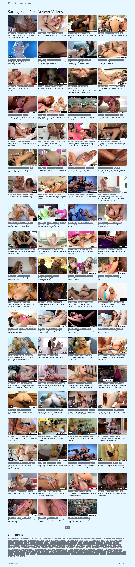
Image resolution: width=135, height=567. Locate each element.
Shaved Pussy (121, 552)
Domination (20, 545)
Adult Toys (17, 538)
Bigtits (59, 540)
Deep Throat (91, 543)
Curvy (80, 543)
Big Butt (18, 540)
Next (67, 528)
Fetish (79, 545)
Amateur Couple (43, 538)
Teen (90, 554)
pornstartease (81, 168)
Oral (59, 549)
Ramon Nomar (73, 302)
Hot (42, 547)
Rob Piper (79, 60)
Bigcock (53, 540)
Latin (77, 547)
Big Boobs (120, 538)
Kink (67, 547)
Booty (86, 540)
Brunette (97, 540)
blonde (26, 86)
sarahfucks (90, 222)
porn (18, 491)
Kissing (73, 547)
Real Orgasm (44, 552)
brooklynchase (32, 328)
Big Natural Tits (39, 540)
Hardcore (23, 547)
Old (55, 549)
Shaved (114, 552)
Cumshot (74, 543)
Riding (75, 552)
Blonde (69, 540)
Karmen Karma (13, 463)
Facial (55, 545)
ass (60, 302)
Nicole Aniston (103, 60)
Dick (105, 543)
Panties (81, 549)
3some (10, 538)
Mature (20, 549)
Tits (116, 554)
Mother (42, 549)
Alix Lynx (49, 33)
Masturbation (12, 549)
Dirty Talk (116, 543)
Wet (124, 554)
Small (15, 554)
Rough (94, 552)
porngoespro (30, 249)
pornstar (55, 302)
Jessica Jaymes (73, 141)
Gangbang (111, 545)
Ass (72, 538)
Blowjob (75, 540)
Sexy (108, 552)
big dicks (49, 383)
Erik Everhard (22, 463)
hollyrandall (12, 302)
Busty (103, 540)
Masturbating (117, 547)
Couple (41, 543)
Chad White (42, 194)
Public (10, 552)
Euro (44, 545)
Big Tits (47, 540)
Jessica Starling (111, 194)
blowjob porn (30, 33)
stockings (79, 33)
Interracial (55, 547)
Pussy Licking (31, 552)
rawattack (29, 194)
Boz (10, 168)
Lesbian (89, 547)
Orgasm (64, 549)
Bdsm (95, 538)
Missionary (31, 549)
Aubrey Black (72, 88)
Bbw (91, 538)
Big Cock (24, 540)
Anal (51, 538)
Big (100, 538)
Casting (113, 540)
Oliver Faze (80, 115)
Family (61, 545)
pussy (110, 33)
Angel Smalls (42, 249)
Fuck (99, 545)
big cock (58, 60)
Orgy (69, 549)
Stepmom (59, 554)
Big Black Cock (112, 538)
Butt (107, 540)
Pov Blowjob (118, 549)
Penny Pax (87, 60)
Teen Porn (96, 554)
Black (64, 540)
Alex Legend (12, 355)
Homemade (31, 547)
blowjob (62, 141)
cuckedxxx (90, 302)
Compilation (33, 543)
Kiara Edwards (13, 194)
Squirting (45, 554)
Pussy (15, 552)
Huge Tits (47, 547)
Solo (27, 554)
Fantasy (67, 545)
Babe (82, 538)
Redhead (58, 552)
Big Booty (11, 540)
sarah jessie (21, 302)
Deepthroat (99, 543)
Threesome (110, 554)
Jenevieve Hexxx (103, 86)
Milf (25, 549)
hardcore (86, 33)
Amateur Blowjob (33, 538)
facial (78, 355)
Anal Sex (56, 538)
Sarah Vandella (73, 383)
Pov (112, 549)
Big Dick (31, 540)
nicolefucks (120, 60)
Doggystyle (12, 545)
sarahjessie (117, 141)
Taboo (80, 554)
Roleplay (88, 552)
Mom (36, 549)
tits (121, 33)
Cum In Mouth (66, 543)
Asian (67, 538)
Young (22, 556)
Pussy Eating (22, 552)
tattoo (60, 168)
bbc (32, 168)
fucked (32, 86)
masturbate (20, 60)
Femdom (73, 545)
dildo (56, 115)
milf (28, 141)
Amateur (24, 538)
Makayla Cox (112, 86)
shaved (122, 383)
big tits (28, 60)
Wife (17, 556)
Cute (84, 543)
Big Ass (104, 538)
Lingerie (95, 547)
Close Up (11, 543)
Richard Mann (16, 168)
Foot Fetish (93, 545)
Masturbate (109, 547)
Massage (101, 547)
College (26, 543)
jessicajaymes (90, 141)
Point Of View (98, 549)
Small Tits (22, 554)
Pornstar (106, 549)
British (91, 540)
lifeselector (59, 249)
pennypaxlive (29, 222)
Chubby (119, 540)
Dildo (110, 543)
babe (89, 491)
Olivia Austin (42, 436)
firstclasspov (50, 60)
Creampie (53, 543)
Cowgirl (47, 543)
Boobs (81, 540)
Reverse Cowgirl (67, 552)
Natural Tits (49, 549)
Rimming (81, 552)
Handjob (17, 547)
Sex (105, 552)
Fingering (85, 545)
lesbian (11, 115)
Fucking (104, 545)
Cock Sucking (18, 543)
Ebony (39, 545)
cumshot (56, 33)
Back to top (123, 564)
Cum (59, 543)
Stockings (74, 554)
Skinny (10, 554)
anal (18, 383)
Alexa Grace (12, 276)
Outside (75, 549)
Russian (100, 552)
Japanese (62, 547)
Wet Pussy (11, 556)
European (49, 545)
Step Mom (52, 554)
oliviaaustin (89, 436)
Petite (91, 549)
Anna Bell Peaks (82, 86)
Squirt (39, 554)
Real (38, 552)
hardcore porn (21, 33)
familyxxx (109, 168)
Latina (83, 547)
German (118, 545)
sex (62, 33)
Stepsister (67, 554)
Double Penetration (30, 545)
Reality (52, 552)
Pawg (86, 549)
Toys (120, 554)
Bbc (87, 538)
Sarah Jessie (12, 33)
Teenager (103, 554)
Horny (37, 547)
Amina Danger (73, 86)
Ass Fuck (77, 538)
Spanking (33, 554)
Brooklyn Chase (13, 328)
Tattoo (85, 554)
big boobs (117, 168)
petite (89, 355)
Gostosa (11, 547)
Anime (62, 538)
